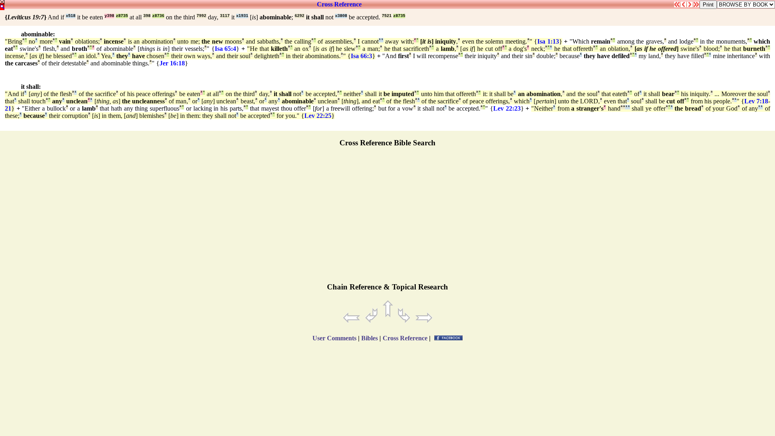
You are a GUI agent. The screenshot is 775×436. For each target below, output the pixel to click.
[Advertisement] (387, 218)
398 (147, 16)
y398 (109, 16)
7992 (201, 16)
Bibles (369, 338)
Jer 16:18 (172, 63)
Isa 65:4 (226, 48)
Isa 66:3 (361, 55)
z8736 (158, 16)
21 (8, 108)
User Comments (334, 338)
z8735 (122, 16)
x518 (70, 16)
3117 (225, 16)
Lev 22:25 (317, 115)
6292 (299, 16)
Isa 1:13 (548, 41)
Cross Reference (339, 4)
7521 (387, 16)
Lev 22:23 (507, 108)
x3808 (341, 16)
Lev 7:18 (756, 101)
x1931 (242, 16)
